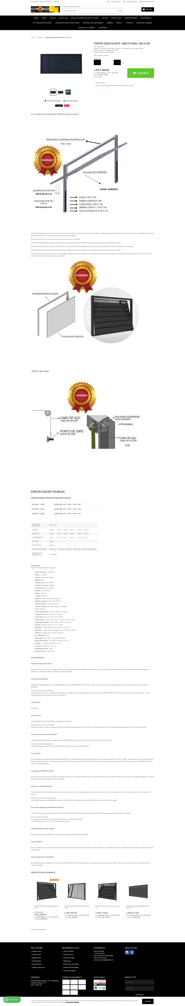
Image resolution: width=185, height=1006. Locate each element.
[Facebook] (132, 952)
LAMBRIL (109, 23)
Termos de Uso (68, 954)
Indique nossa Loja (38, 967)
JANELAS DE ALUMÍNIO (86, 28)
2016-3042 (115, 1)
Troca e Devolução (69, 971)
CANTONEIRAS (145, 18)
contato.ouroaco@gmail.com (103, 960)
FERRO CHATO (116, 18)
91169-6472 (131, 1)
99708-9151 (148, 1)
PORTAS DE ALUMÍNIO (144, 23)
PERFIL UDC (63, 18)
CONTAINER (102, 28)
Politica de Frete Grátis (70, 964)
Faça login (77, 6)
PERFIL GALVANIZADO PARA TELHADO (85, 18)
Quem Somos (35, 1)
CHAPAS (53, 18)
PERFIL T (119, 23)
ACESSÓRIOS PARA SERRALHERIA (67, 23)
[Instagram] (127, 952)
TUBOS (44, 18)
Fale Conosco (54, 1)
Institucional (37, 948)
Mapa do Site (36, 958)
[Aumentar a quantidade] (117, 62)
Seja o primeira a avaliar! (101, 55)
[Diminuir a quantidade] (97, 62)
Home (36, 18)
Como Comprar (68, 951)
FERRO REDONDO (131, 18)
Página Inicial (36, 951)
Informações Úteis (70, 948)
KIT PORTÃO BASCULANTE (42, 23)
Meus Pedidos (44, 1)
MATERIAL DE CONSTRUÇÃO (93, 23)
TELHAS (105, 18)
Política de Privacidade (70, 967)
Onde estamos (37, 964)
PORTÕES (129, 23)
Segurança (67, 961)
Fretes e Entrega (68, 958)
